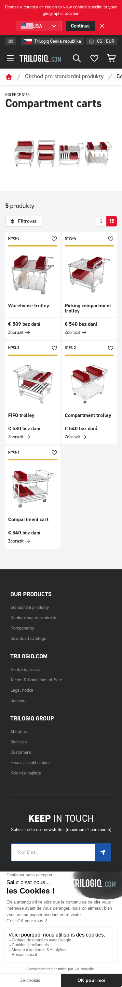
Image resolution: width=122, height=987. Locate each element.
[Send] (103, 852)
